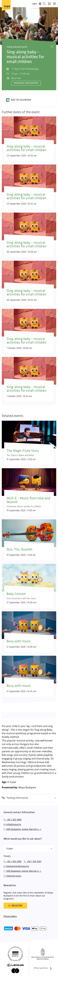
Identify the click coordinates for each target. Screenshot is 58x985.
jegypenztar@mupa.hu (17, 866)
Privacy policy (10, 916)
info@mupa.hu (13, 824)
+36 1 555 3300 (14, 861)
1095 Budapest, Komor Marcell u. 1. (23, 829)
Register (17, 905)
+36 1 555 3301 (34, 861)
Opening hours (13, 875)
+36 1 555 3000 (14, 819)
